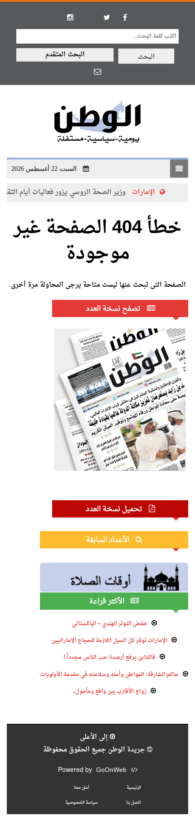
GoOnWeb (111, 770)
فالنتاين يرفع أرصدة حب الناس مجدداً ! (109, 657)
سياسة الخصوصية (81, 802)
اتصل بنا (133, 802)
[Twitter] (106, 17)
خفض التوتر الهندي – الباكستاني (109, 624)
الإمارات (144, 192)
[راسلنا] (97, 71)
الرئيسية (134, 787)
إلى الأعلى (95, 737)
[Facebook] (125, 17)
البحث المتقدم (65, 55)
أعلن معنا (81, 787)
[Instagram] (70, 17)
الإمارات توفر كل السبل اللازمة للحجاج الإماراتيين (109, 641)
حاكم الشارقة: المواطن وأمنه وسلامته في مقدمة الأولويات (109, 675)
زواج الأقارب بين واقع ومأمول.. (109, 692)
